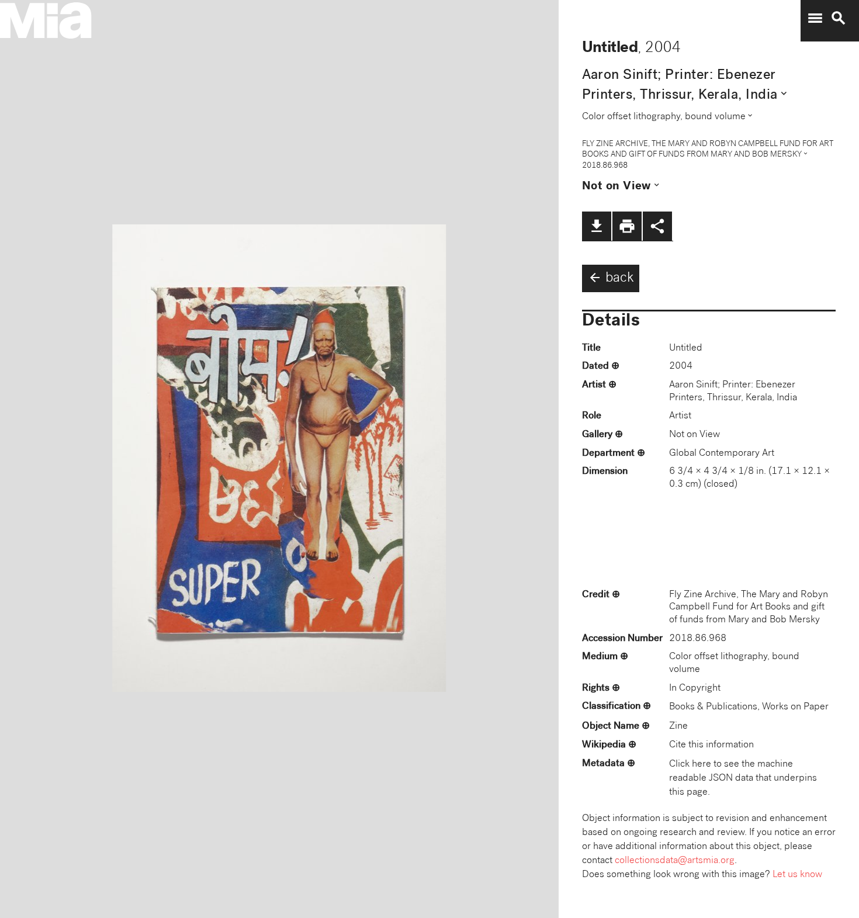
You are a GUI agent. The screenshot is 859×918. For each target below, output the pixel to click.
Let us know (797, 875)
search (838, 18)
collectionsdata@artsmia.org (675, 861)
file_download (596, 226)
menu (815, 18)
